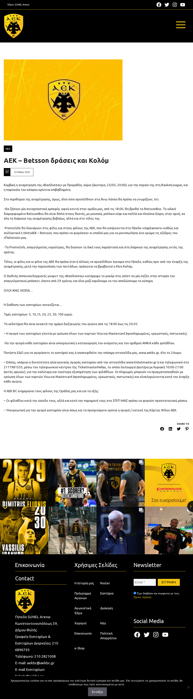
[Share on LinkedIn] (170, 429)
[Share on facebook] (162, 429)
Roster (105, 583)
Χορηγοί (80, 623)
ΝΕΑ (8, 148)
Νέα (103, 623)
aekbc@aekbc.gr (40, 663)
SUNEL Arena (22, 4)
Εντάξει (97, 692)
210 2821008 (45, 656)
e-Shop (79, 648)
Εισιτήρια (106, 593)
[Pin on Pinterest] (187, 429)
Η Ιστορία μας (84, 583)
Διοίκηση (106, 608)
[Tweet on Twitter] (178, 429)
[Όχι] (188, 687)
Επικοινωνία (83, 633)
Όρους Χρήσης (143, 597)
